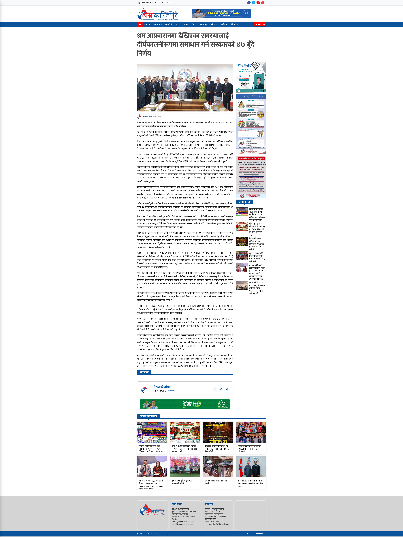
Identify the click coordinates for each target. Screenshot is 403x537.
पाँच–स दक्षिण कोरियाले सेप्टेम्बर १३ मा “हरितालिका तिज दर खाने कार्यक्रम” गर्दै (257, 229)
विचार (186, 24)
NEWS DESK (147, 116)
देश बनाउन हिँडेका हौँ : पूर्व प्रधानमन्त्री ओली (182, 482)
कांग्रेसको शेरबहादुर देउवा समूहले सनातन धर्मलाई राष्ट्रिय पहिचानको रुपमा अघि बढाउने (257, 288)
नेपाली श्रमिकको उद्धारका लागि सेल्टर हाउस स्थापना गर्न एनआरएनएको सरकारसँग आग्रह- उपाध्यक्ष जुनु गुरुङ (257, 272)
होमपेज (147, 24)
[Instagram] (262, 2)
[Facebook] (249, 2)
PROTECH (259, 534)
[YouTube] (258, 2)
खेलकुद (214, 24)
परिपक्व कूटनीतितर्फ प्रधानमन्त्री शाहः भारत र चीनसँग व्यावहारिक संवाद (250, 483)
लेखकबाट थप (172, 390)
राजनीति (168, 24)
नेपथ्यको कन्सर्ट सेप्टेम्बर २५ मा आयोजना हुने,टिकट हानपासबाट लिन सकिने (256, 244)
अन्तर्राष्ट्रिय (204, 24)
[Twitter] (253, 2)
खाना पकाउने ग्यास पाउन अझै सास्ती (216, 482)
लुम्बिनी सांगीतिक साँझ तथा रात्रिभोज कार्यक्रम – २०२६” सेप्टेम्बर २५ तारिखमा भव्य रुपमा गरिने (257, 214)
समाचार (157, 24)
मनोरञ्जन (224, 24)
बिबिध (233, 24)
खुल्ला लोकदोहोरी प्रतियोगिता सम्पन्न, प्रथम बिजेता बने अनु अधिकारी (257, 257)
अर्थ (177, 24)
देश (193, 24)
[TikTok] (221, 389)
